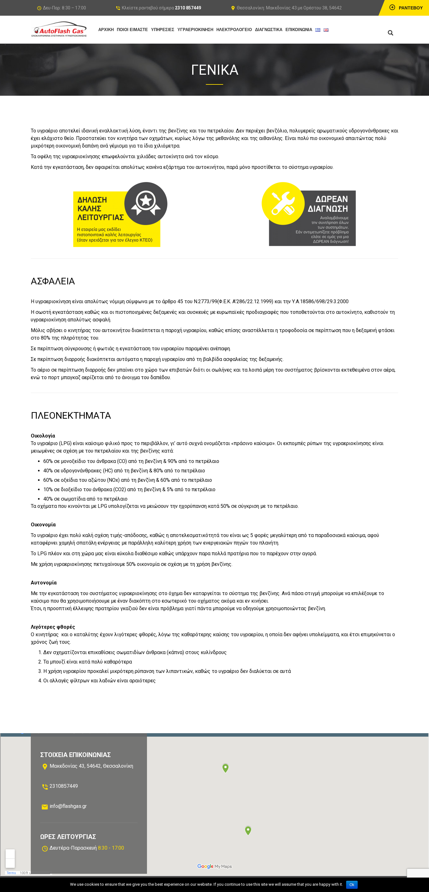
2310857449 (64, 786)
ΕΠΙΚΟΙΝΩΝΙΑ (298, 29)
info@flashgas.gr (68, 806)
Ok (352, 885)
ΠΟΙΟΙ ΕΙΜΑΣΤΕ (132, 29)
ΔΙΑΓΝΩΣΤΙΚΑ (268, 29)
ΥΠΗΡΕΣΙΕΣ (162, 29)
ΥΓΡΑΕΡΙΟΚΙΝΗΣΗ (195, 29)
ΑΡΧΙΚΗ (106, 29)
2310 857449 (188, 7)
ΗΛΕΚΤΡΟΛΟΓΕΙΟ (234, 29)
